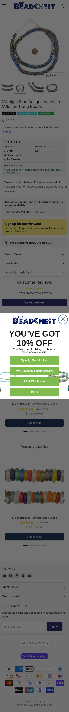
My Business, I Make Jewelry (34, 370)
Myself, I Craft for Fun (34, 360)
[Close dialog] (63, 319)
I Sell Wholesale (34, 381)
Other (34, 391)
